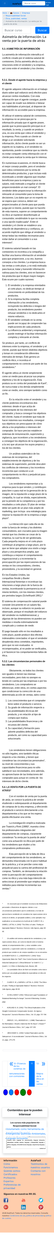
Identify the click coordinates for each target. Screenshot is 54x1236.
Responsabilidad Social (16, 16)
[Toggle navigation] (4, 3)
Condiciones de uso (17, 1216)
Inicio (5, 13)
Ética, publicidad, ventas (16, 18)
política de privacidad (34, 1216)
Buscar (42, 30)
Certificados (10, 1174)
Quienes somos (12, 1170)
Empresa (26, 13)
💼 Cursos (14, 13)
